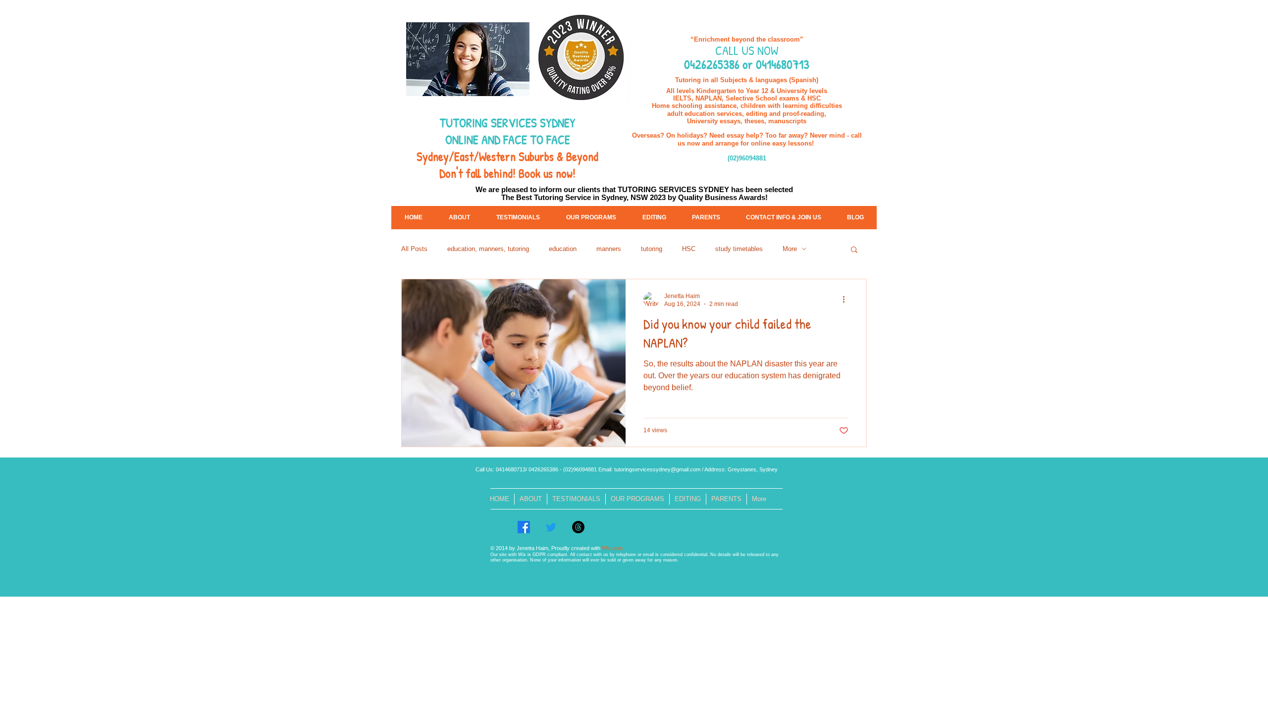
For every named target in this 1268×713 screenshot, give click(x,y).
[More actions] (847, 300)
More (790, 249)
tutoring (651, 249)
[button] (854, 250)
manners (608, 249)
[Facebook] (524, 527)
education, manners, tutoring (488, 249)
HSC (688, 249)
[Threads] (578, 527)
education (563, 249)
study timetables (739, 249)
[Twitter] (551, 527)
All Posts (414, 249)
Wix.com (612, 548)
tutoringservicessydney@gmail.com (657, 469)
